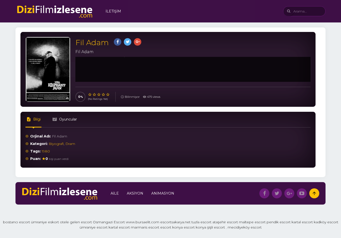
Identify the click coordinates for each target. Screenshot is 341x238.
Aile (115, 193)
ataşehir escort (225, 222)
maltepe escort (252, 222)
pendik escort (279, 222)
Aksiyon (135, 193)
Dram (70, 143)
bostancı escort (16, 222)
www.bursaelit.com (142, 222)
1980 (46, 151)
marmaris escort (145, 227)
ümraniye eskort (45, 222)
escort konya (171, 227)
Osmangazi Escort (109, 222)
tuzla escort (201, 222)
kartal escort (302, 222)
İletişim (113, 11)
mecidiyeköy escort (245, 227)
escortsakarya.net (175, 222)
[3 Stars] (99, 95)
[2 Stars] (94, 95)
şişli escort (216, 227)
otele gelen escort (76, 222)
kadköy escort (326, 222)
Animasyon (162, 193)
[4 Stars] (103, 95)
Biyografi (56, 143)
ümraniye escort (94, 227)
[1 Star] (90, 95)
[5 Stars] (108, 95)
